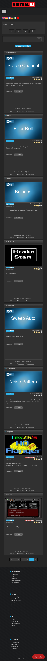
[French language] (9, 18)
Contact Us (15, 621)
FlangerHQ (9, 431)
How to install (30, 111)
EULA (13, 625)
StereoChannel (11, 52)
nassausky (39, 520)
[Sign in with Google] (32, 31)
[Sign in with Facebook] (12, 31)
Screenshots (15, 582)
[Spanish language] (6, 18)
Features (14, 578)
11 (27, 559)
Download (15, 574)
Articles (14, 603)
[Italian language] (15, 18)
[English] (3, 18)
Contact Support (16, 597)
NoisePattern (10, 368)
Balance (9, 179)
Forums (14, 605)
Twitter (15, 648)
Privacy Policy (16, 623)
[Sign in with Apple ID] (26, 31)
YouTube (15, 644)
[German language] (12, 18)
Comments (21, 111)
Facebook (15, 642)
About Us (14, 619)
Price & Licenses (16, 580)
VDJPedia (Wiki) (16, 601)
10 (23, 559)
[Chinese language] (18, 18)
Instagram (16, 646)
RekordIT (9, 495)
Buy (13, 576)
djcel (41, 267)
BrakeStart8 (10, 242)
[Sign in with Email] (12, 24)
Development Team (37, 77)
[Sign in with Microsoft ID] (19, 31)
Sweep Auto (10, 305)
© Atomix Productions (23, 659)
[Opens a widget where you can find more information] (38, 657)
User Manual (15, 599)
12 (31, 559)
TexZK (40, 456)
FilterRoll (9, 115)
